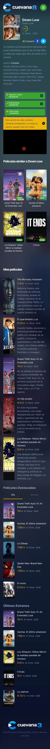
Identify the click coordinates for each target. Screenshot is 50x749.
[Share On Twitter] (43, 41)
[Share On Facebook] (37, 41)
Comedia (15, 63)
